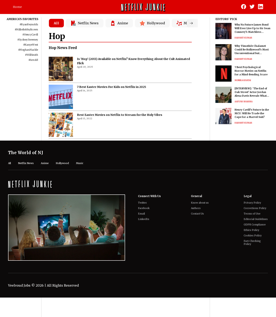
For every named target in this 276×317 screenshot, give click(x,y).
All (56, 23)
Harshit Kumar (243, 37)
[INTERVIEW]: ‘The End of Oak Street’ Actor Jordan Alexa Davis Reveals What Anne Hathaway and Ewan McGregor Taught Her (251, 92)
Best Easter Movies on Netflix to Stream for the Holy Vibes (119, 115)
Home (17, 7)
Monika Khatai (243, 80)
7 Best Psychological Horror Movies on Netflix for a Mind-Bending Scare (251, 71)
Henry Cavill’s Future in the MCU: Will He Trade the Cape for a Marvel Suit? (252, 113)
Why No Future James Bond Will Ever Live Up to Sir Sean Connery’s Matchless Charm (252, 28)
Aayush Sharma (244, 101)
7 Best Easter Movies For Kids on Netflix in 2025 (111, 87)
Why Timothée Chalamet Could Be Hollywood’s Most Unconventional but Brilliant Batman (252, 49)
